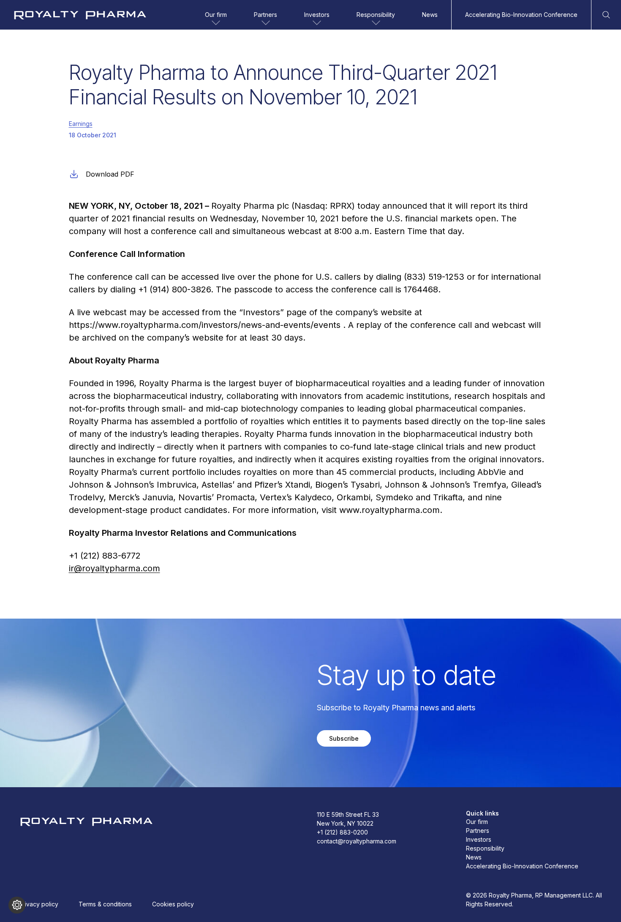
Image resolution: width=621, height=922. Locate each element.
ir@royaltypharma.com (114, 568)
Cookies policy (173, 904)
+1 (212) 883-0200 (342, 832)
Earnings (81, 123)
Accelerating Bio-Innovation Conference (521, 14)
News (430, 14)
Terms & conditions (105, 904)
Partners (265, 14)
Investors (317, 14)
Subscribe (344, 738)
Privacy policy (38, 904)
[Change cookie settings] (16, 905)
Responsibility (376, 14)
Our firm (216, 14)
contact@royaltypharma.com (356, 841)
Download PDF (110, 174)
